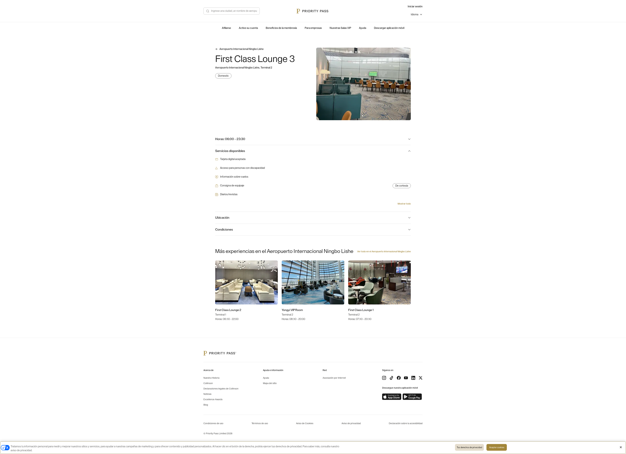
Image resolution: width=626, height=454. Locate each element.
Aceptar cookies (496, 447)
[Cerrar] (620, 447)
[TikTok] (391, 378)
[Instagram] (384, 378)
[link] (391, 396)
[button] (362, 115)
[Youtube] (406, 378)
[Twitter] (421, 378)
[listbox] (417, 15)
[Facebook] (399, 378)
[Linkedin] (413, 378)
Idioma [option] (414, 14)
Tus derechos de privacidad (469, 447)
